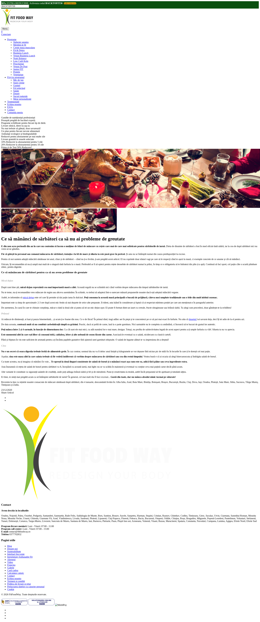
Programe (11, 39)
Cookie (10, 589)
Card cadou (12, 570)
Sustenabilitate (14, 551)
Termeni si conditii (16, 581)
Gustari (16, 85)
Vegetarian (18, 74)
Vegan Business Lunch (24, 55)
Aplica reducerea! (70, 3)
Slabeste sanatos (21, 42)
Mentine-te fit (19, 45)
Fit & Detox (19, 50)
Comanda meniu (15, 112)
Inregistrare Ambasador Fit (19, 557)
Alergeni (11, 559)
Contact (11, 110)
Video (10, 562)
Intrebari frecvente (16, 554)
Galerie (10, 567)
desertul (193, 319)
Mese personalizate (22, 99)
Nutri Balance (19, 58)
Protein (16, 72)
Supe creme (18, 82)
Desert (16, 93)
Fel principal (19, 88)
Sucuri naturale (20, 96)
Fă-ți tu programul (15, 77)
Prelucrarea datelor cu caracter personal (25, 586)
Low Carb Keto (20, 61)
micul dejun (28, 297)
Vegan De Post (20, 66)
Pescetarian (18, 64)
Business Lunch (20, 53)
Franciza (11, 565)
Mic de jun (18, 80)
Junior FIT (18, 69)
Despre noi (12, 548)
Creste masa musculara (24, 47)
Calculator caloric (15, 573)
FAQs (10, 107)
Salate (16, 91)
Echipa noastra (14, 104)
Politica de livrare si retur (19, 584)
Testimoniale (13, 101)
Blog (9, 546)
